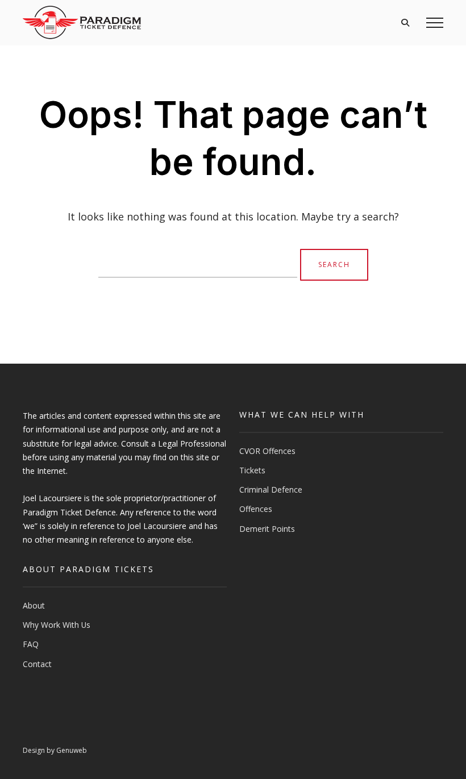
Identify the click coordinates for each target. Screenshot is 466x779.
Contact (37, 664)
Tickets (252, 470)
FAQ (31, 644)
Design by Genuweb (55, 750)
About (34, 605)
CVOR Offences (267, 450)
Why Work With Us (56, 624)
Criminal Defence (270, 489)
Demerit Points (267, 528)
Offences (255, 508)
